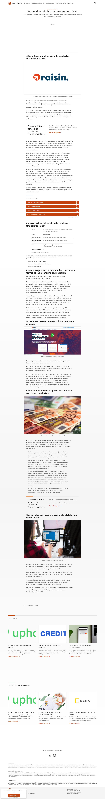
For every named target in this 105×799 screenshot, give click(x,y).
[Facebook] (50, 755)
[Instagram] (54, 755)
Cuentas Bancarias (61, 3)
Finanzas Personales (48, 3)
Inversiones (70, 3)
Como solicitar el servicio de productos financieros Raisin (36, 130)
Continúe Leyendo (54, 132)
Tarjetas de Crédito (37, 3)
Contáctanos (32, 793)
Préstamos (27, 3)
